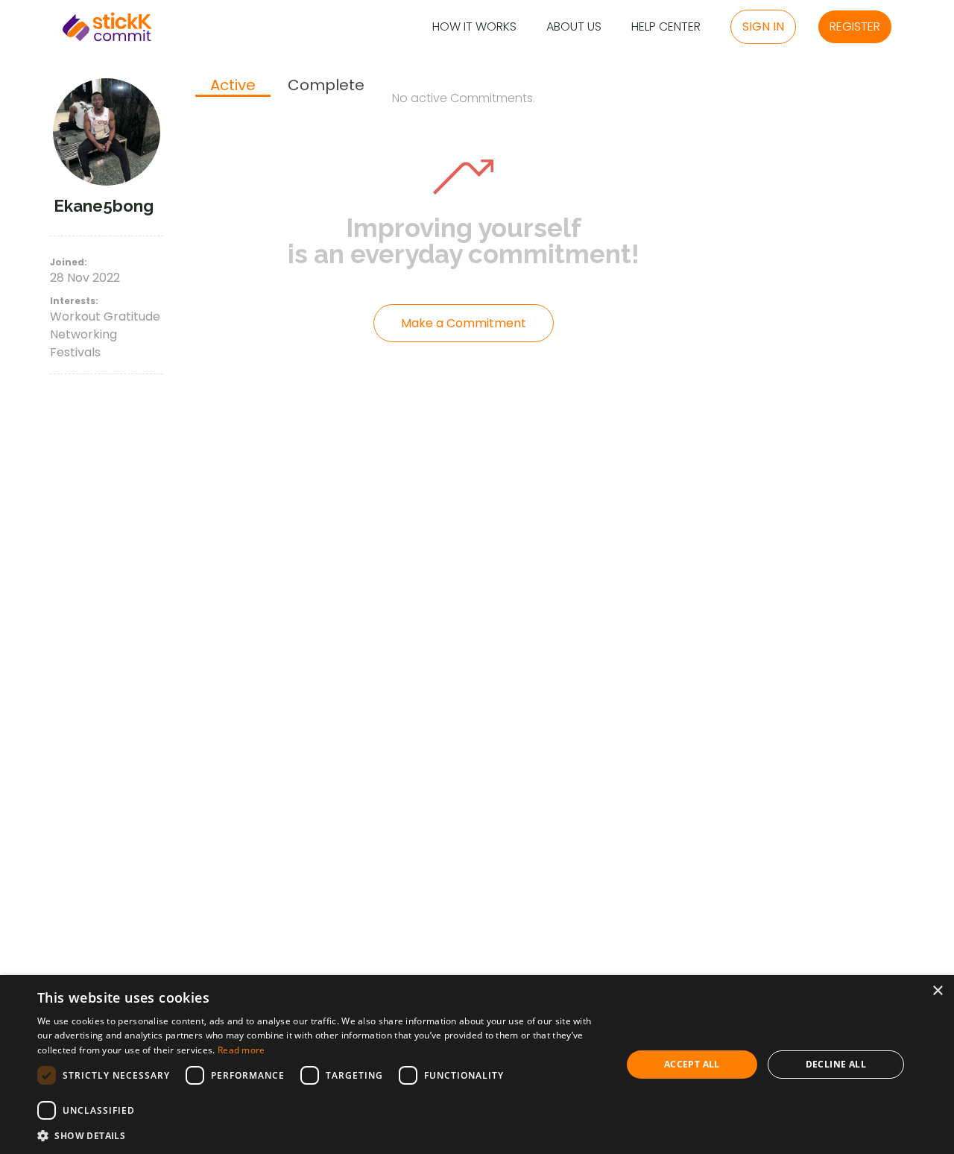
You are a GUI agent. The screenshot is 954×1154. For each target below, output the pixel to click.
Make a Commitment (463, 323)
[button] (320, 1135)
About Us (573, 27)
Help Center (666, 27)
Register (855, 26)
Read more (241, 1050)
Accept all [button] (692, 1064)
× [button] (937, 991)
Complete (326, 85)
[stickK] (107, 27)
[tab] (233, 86)
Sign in (763, 26)
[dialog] (477, 1064)
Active (233, 85)
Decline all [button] (836, 1064)
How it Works (474, 27)
